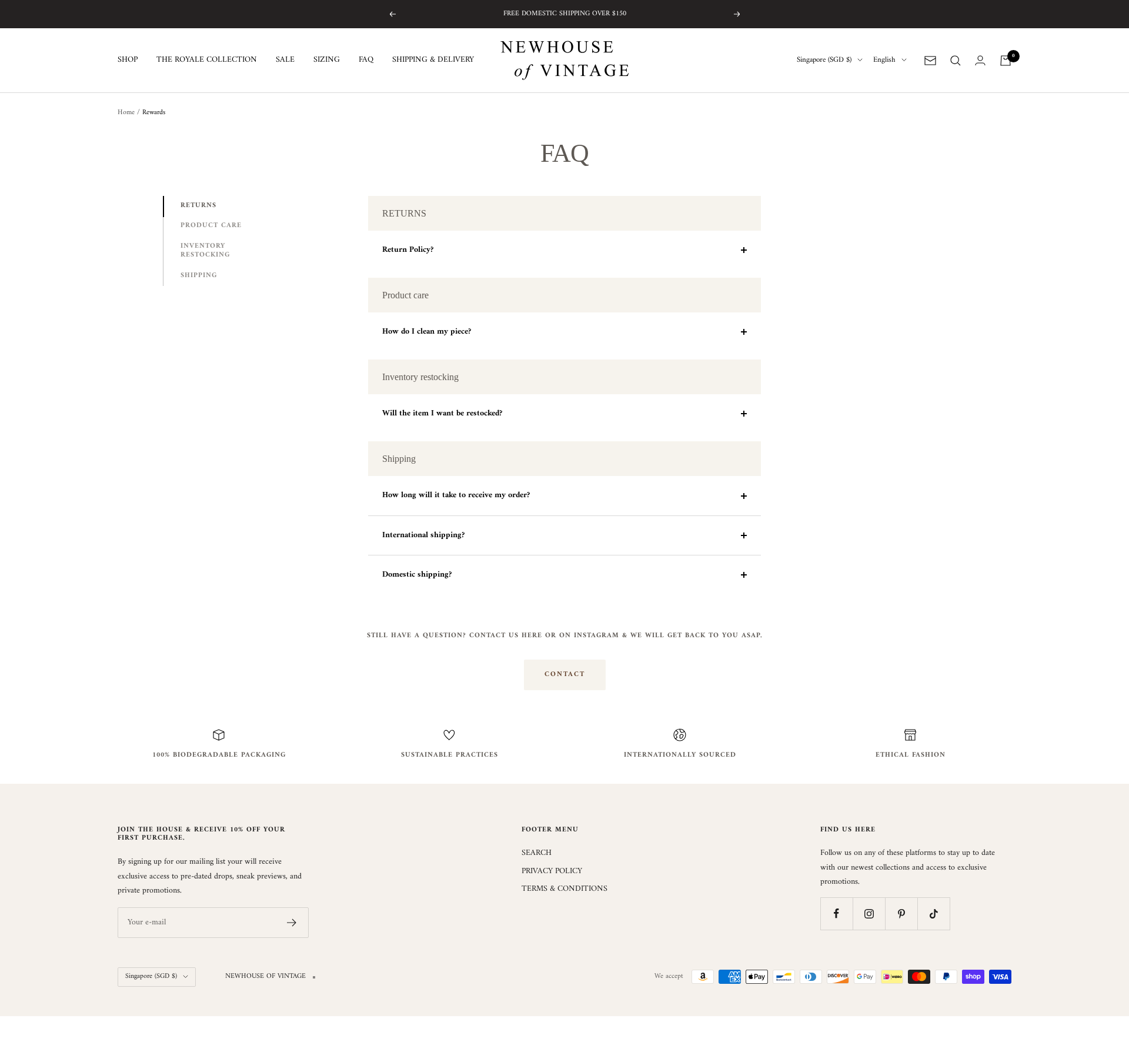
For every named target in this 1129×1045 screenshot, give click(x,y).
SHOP (128, 61)
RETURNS (198, 205)
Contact (565, 674)
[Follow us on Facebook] (836, 913)
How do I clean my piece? (426, 331)
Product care (211, 225)
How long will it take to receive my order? (456, 495)
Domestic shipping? (417, 574)
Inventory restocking (205, 250)
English (884, 60)
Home (126, 113)
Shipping (199, 275)
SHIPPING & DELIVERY (433, 61)
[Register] (292, 922)
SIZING (326, 61)
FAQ (366, 61)
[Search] (955, 60)
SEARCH (537, 853)
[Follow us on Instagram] (869, 913)
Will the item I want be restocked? (442, 413)
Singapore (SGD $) (824, 60)
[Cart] (1005, 60)
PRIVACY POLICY (552, 871)
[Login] (980, 60)
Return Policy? (407, 249)
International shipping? (423, 535)
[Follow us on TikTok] (933, 913)
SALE (285, 61)
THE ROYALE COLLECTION (206, 61)
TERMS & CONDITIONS (564, 889)
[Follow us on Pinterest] (901, 913)
